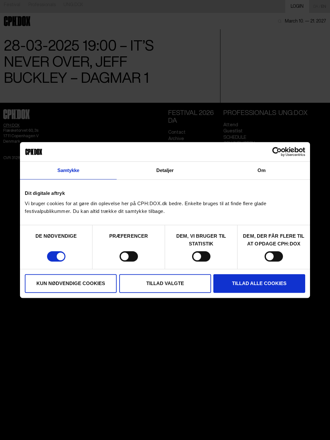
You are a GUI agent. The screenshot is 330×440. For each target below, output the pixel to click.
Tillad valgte (165, 283)
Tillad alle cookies (259, 283)
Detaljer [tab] (165, 170)
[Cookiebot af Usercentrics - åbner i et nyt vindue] (277, 152)
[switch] (129, 256)
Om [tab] (261, 170)
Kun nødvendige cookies (70, 283)
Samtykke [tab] (68, 170)
